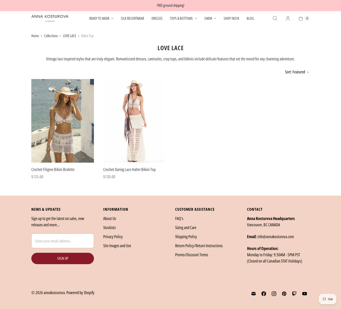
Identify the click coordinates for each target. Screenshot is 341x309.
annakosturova (54, 292)
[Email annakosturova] (253, 293)
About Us (109, 218)
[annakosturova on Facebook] (264, 293)
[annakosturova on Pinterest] (284, 293)
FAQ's (179, 218)
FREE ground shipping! (170, 5)
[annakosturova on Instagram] (274, 293)
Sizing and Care (185, 227)
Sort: (295, 72)
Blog (250, 18)
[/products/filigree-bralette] (62, 121)
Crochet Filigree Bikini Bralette (52, 169)
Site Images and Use (117, 245)
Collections (51, 35)
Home (35, 35)
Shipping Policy (186, 236)
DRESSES (157, 18)
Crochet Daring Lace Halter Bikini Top (129, 169)
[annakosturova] (49, 18)
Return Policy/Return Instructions (199, 245)
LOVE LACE (69, 35)
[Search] (274, 18)
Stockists (109, 227)
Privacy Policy (113, 236)
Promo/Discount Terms (191, 254)
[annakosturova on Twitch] (294, 293)
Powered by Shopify (80, 292)
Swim (208, 18)
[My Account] (287, 18)
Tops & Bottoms (181, 18)
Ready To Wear (99, 18)
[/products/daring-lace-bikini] (134, 121)
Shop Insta (231, 18)
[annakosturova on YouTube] (304, 293)
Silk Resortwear (132, 18)
